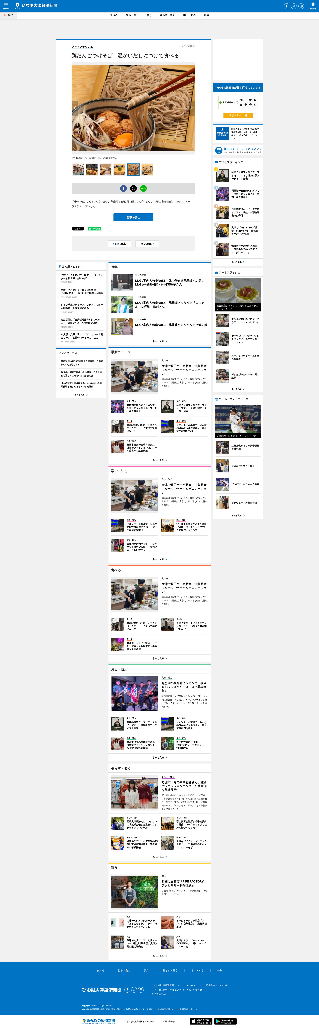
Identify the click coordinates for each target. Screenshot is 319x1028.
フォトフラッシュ (82, 46)
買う (149, 15)
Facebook (286, 6)
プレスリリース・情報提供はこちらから (208, 985)
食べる (114, 15)
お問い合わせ (195, 989)
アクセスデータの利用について (169, 989)
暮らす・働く (167, 15)
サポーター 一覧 (238, 115)
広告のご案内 (160, 994)
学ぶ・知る (189, 15)
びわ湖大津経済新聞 (36, 5)
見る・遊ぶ (132, 15)
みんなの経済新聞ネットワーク (98, 1021)
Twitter (294, 6)
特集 (206, 15)
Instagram (301, 6)
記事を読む (133, 217)
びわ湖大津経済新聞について (168, 985)
